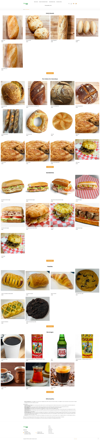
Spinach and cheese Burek (55, 162)
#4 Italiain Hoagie (79, 199)
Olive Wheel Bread (29, 134)
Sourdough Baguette (4, 134)
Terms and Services (51, 433)
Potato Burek (28, 162)
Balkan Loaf (3, 40)
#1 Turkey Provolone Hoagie (5, 199)
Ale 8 (52, 359)
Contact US (50, 428)
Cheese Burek (3, 162)
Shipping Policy (50, 429)
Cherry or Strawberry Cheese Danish (7, 293)
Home (24, 9)
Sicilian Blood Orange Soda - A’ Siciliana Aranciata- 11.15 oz (35, 359)
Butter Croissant (53, 293)
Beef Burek (77, 134)
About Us (49, 427)
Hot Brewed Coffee (4, 359)
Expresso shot (53, 387)
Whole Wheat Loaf (4, 68)
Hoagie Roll (77, 40)
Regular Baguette (54, 40)
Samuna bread (28, 40)
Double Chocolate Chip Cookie (31, 321)
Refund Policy (50, 430)
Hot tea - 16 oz (28, 387)
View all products (50, 73)
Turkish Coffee (3, 387)
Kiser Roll (52, 134)
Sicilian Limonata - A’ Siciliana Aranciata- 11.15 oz (83, 359)
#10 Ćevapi (77, 162)
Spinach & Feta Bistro (4, 321)
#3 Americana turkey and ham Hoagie (57, 199)
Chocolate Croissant (29, 293)
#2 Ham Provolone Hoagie (30, 199)
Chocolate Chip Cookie (79, 293)
